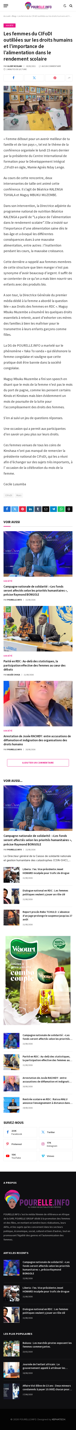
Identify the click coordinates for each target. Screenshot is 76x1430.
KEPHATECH (58, 1419)
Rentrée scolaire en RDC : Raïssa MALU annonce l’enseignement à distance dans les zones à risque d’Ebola (46, 1103)
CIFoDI (8, 495)
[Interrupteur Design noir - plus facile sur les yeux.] (65, 5)
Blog (14, 16)
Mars (18, 495)
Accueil (7, 16)
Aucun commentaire (51, 66)
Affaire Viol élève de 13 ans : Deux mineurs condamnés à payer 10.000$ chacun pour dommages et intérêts (47, 1389)
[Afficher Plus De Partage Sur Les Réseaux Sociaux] (69, 77)
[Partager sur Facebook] (13, 77)
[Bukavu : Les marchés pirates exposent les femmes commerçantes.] (11, 1348)
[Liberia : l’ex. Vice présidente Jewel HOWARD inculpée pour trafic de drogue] (11, 875)
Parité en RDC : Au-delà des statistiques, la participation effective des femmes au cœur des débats (35, 665)
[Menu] (6, 6)
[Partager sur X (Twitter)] (34, 77)
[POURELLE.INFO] (38, 5)
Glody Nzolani (14, 66)
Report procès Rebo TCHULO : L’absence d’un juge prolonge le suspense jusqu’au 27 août (47, 915)
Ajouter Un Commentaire (38, 762)
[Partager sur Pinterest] (55, 77)
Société (9, 25)
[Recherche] (70, 6)
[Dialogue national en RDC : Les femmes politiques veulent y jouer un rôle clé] (11, 896)
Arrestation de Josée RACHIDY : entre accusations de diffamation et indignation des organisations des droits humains (37, 740)
